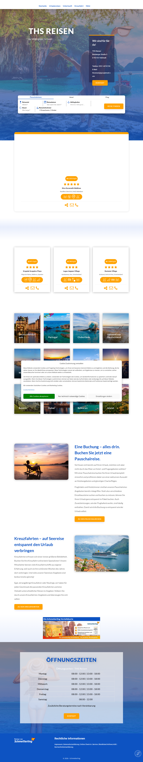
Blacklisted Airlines (106, 744)
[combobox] (32, 105)
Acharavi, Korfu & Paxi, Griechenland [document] (111, 274)
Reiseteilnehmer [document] (45, 108)
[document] (71, 188)
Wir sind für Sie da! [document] (100, 42)
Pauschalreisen (36, 97)
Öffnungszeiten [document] (71, 660)
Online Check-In (85, 744)
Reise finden (114, 106)
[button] (66, 205)
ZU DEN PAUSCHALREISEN (89, 519)
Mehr (88, 6)
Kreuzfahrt (79, 6)
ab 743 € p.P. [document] (71, 261)
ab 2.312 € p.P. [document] (71, 178)
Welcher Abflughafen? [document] (78, 105)
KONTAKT (100, 83)
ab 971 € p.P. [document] (32, 261)
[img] (65, 197)
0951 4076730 (104, 66)
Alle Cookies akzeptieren (39, 396)
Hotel (71, 97)
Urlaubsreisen (54, 6)
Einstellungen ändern (104, 396)
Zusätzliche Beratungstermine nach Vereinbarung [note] (71, 705)
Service (95, 744)
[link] (71, 172)
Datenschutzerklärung (71, 744)
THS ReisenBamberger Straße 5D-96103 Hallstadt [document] (99, 54)
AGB (114, 744)
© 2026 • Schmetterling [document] (71, 758)
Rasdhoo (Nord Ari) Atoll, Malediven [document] (71, 191)
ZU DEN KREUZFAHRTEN (28, 607)
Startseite (43, 6)
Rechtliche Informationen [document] (70, 738)
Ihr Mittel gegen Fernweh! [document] (41, 39)
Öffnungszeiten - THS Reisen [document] (71, 668)
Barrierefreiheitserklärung (64, 747)
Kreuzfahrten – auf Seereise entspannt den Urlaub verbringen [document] (39, 544)
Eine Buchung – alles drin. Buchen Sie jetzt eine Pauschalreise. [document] (97, 452)
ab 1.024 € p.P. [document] (111, 261)
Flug (107, 97)
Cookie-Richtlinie (28, 390)
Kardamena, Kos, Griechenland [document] (71, 274)
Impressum (58, 744)
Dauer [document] (24, 108)
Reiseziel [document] (25, 102)
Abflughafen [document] (75, 102)
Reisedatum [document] (51, 102)
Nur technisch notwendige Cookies (71, 396)
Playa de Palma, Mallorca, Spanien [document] (32, 274)
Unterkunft (67, 6)
